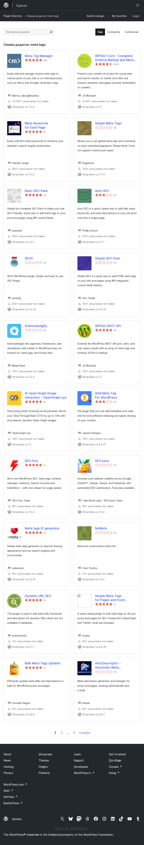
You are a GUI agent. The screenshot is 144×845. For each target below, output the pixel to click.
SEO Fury (31, 461)
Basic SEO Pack (36, 191)
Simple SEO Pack (107, 258)
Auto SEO (102, 191)
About (7, 754)
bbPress (11, 797)
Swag (114, 773)
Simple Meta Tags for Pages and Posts (110, 598)
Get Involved (117, 754)
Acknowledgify (36, 326)
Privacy (8, 773)
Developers (81, 766)
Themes (44, 760)
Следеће (84, 732)
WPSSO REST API (108, 326)
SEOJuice (102, 461)
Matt (8, 790)
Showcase (45, 754)
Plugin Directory (13, 15)
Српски (16, 819)
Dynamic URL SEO (38, 596)
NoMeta (101, 528)
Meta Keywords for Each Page (36, 125)
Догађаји (115, 760)
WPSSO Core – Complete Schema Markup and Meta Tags (114, 58)
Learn (77, 754)
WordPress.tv (84, 773)
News (7, 760)
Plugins (43, 766)
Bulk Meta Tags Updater (43, 663)
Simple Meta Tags (108, 123)
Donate (115, 766)
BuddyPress (13, 803)
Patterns (44, 773)
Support (79, 760)
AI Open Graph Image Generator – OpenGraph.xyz (46, 395)
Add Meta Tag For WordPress (106, 395)
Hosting (9, 766)
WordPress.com (15, 784)
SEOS (29, 258)
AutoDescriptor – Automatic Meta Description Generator (111, 665)
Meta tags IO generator (42, 528)
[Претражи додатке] (51, 32)
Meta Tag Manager (39, 56)
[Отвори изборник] (138, 5)
